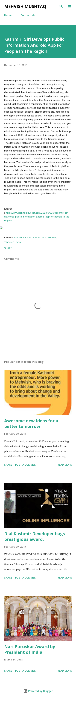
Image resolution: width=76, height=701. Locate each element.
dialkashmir (35, 237)
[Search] (61, 6)
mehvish (50, 237)
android (20, 237)
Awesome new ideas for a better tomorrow (31, 423)
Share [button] (8, 248)
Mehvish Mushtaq (25, 6)
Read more (64, 464)
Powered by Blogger (40, 691)
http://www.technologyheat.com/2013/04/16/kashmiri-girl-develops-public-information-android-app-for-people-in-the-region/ (37, 216)
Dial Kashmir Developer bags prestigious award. (34, 536)
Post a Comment (26, 464)
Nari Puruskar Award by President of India (29, 649)
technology (12, 242)
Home (7, 15)
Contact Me (28, 15)
